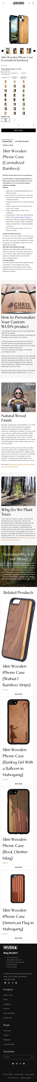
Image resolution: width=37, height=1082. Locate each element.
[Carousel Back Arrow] (3, 51)
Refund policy (19, 1074)
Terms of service (13, 1078)
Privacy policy (29, 1074)
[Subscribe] (31, 1057)
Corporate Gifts (8, 1044)
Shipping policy (26, 1078)
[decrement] (3, 125)
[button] (3, 3)
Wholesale (7, 1040)
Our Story (6, 1031)
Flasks (5, 1000)
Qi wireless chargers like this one (22, 217)
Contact (6, 1035)
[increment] (34, 125)
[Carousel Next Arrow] (34, 51)
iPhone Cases (8, 995)
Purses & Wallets (9, 1013)
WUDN (10, 1074)
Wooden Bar (7, 1018)
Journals (6, 1009)
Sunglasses (7, 1004)
